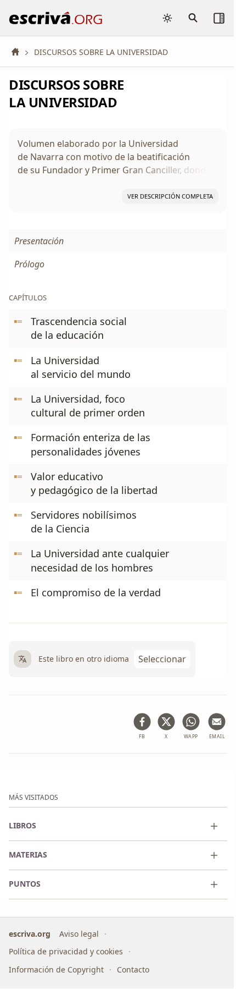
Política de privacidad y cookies (66, 952)
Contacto (133, 969)
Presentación (39, 241)
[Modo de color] (167, 18)
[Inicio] (19, 52)
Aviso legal (79, 933)
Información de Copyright (56, 969)
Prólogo (29, 264)
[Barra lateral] (219, 18)
